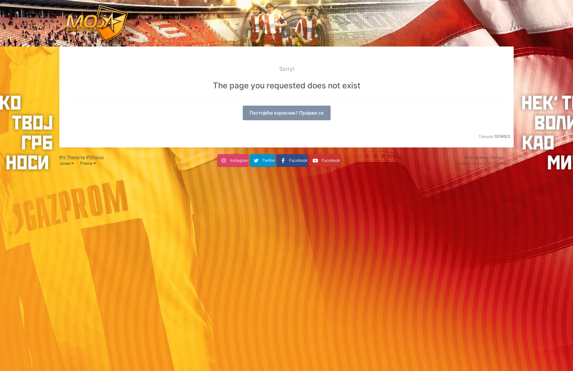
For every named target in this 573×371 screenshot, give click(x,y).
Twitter (268, 160)
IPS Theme (69, 157)
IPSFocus (95, 157)
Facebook (298, 160)
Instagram (239, 160)
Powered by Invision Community (484, 163)
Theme (87, 163)
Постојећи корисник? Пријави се (287, 113)
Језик (65, 163)
